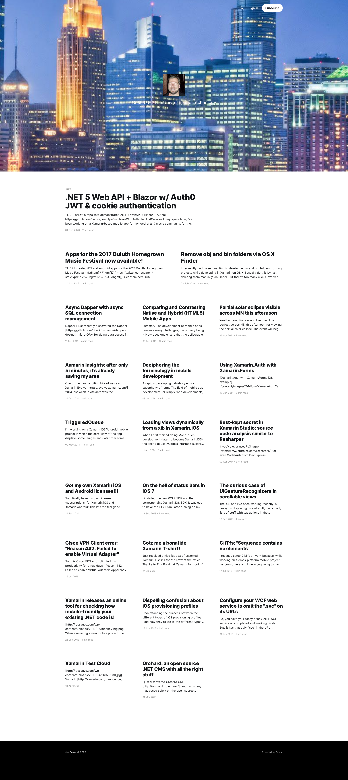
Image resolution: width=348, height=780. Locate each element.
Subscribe (272, 8)
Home (69, 8)
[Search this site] (242, 8)
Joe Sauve (70, 752)
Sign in (253, 8)
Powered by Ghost (272, 752)
